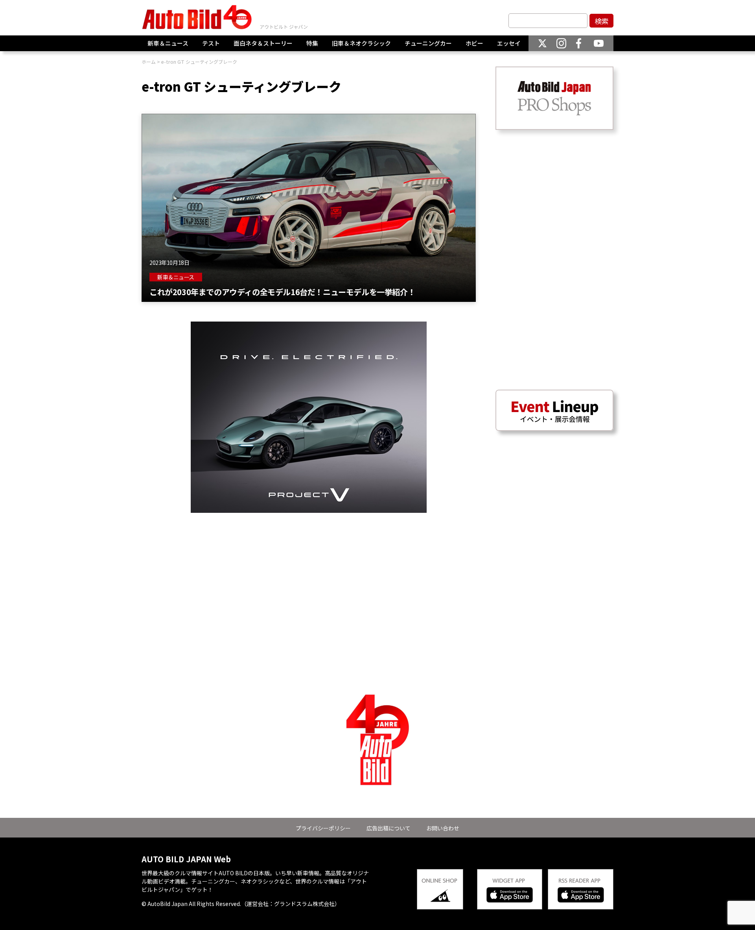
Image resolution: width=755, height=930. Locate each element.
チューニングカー (428, 43)
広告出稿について (388, 828)
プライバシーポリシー (323, 828)
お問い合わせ (442, 828)
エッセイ (509, 43)
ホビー (474, 43)
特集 (312, 43)
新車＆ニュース (167, 43)
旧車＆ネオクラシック (361, 43)
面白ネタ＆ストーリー (263, 43)
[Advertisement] (309, 568)
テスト (211, 43)
